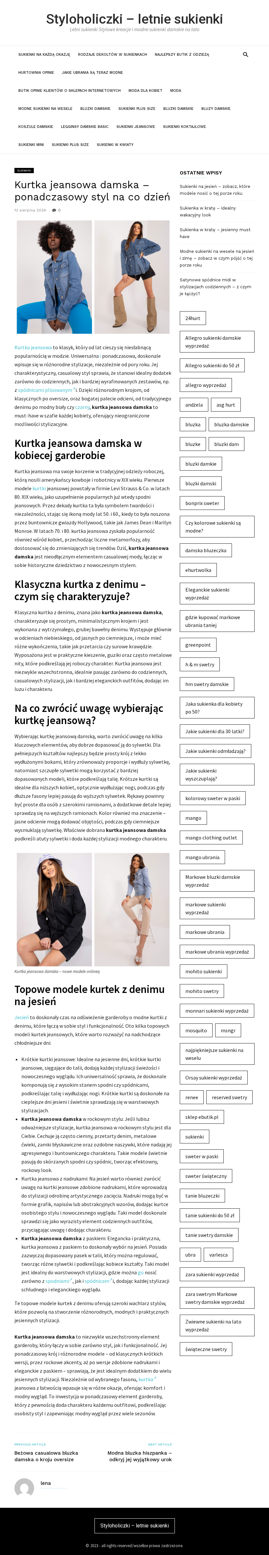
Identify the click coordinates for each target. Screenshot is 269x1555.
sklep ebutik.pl (201, 1117)
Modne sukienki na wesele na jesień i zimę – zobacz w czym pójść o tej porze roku (217, 258)
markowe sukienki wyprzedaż (205, 908)
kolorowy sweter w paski (212, 798)
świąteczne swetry (206, 1349)
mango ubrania (202, 857)
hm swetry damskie (207, 684)
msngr (228, 1030)
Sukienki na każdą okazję (44, 54)
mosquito (196, 1030)
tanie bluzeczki (202, 1195)
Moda (175, 91)
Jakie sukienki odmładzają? (215, 751)
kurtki (39, 488)
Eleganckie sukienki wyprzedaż (207, 593)
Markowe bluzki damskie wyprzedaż (212, 881)
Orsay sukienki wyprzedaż (213, 1077)
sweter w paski (201, 1156)
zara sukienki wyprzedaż (212, 1274)
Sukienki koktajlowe (184, 127)
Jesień (21, 1017)
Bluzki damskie (95, 109)
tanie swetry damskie (209, 1235)
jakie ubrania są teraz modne (92, 73)
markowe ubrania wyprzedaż (217, 951)
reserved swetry (229, 1097)
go (141, 1272)
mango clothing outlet (211, 837)
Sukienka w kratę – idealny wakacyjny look (208, 211)
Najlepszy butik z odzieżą (182, 54)
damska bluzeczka (205, 550)
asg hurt (226, 404)
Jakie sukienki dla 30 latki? (214, 731)
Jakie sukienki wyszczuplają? (201, 774)
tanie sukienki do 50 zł (209, 1215)
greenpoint (198, 644)
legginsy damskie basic (85, 127)
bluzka (192, 424)
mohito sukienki (203, 971)
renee (191, 1097)
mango (193, 818)
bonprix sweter (202, 503)
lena (46, 1483)
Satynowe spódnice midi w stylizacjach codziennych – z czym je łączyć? (215, 286)
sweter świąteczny (206, 1176)
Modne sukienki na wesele (45, 109)
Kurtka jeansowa (33, 347)
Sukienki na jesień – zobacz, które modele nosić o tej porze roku (215, 190)
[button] (246, 54)
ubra (190, 1254)
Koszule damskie (35, 127)
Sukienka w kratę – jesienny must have (215, 233)
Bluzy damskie (216, 109)
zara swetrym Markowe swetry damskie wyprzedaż (215, 1298)
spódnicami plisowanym (45, 390)
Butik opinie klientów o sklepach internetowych (69, 91)
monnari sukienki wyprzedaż (217, 1010)
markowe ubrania (204, 932)
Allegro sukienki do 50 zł (212, 365)
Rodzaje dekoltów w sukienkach (112, 54)
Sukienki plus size (136, 109)
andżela (194, 404)
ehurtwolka (198, 570)
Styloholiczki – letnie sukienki (134, 19)
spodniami (57, 1281)
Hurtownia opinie (36, 73)
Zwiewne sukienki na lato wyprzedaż (213, 1325)
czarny (82, 407)
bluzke (192, 444)
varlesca (218, 1254)
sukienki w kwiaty (115, 145)
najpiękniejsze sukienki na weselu (214, 1054)
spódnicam (97, 1281)
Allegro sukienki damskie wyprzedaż (213, 341)
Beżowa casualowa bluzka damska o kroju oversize (46, 1456)
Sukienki (24, 170)
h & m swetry (199, 664)
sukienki (194, 1136)
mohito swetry (201, 991)
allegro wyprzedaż (205, 385)
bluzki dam (226, 444)
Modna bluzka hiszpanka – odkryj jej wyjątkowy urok (140, 1456)
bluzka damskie (231, 424)
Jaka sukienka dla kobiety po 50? (213, 707)
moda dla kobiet (145, 91)
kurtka (145, 1379)
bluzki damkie (201, 463)
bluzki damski (200, 483)
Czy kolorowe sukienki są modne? (213, 526)
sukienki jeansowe (135, 127)
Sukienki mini (31, 145)
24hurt (192, 318)
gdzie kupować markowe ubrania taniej (212, 621)
